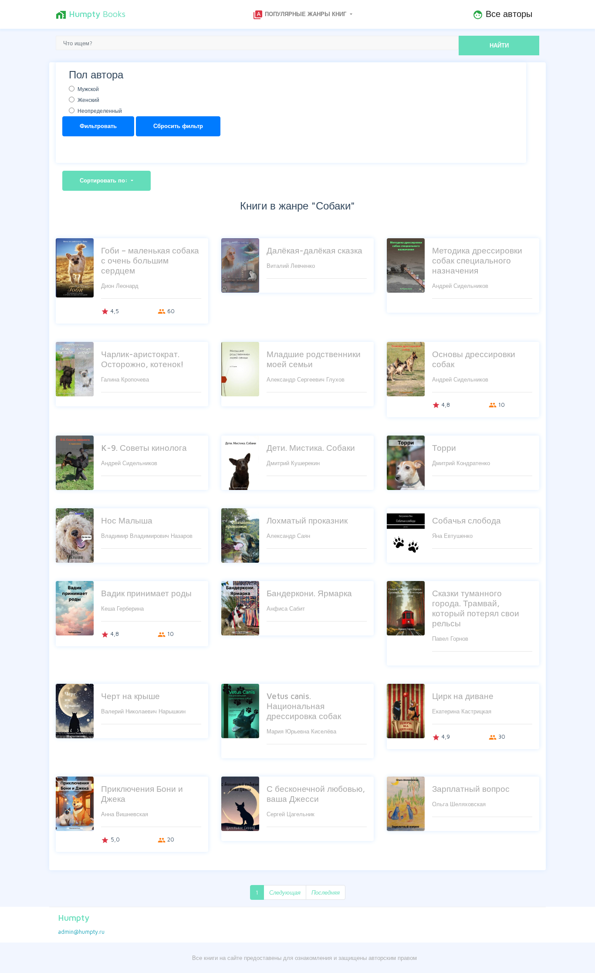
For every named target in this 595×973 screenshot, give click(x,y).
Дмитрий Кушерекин (293, 462)
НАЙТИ (499, 45)
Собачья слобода (466, 520)
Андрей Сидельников (460, 285)
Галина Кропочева (125, 379)
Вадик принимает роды (146, 593)
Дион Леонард (120, 285)
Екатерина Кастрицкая (461, 711)
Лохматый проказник (307, 520)
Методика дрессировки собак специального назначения (477, 260)
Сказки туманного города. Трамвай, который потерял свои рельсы (475, 608)
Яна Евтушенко (452, 535)
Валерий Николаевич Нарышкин (143, 711)
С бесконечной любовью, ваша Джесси (316, 794)
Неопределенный (100, 111)
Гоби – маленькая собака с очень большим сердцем (150, 260)
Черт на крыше (130, 696)
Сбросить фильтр (178, 125)
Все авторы (502, 14)
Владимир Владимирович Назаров (147, 535)
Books (90, 14)
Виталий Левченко (291, 265)
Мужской (88, 89)
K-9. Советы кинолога (144, 448)
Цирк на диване (463, 696)
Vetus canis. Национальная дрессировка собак (304, 706)
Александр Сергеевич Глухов (306, 379)
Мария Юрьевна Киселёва (301, 731)
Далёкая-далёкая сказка (314, 250)
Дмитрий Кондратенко (461, 462)
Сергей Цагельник (290, 814)
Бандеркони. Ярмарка (309, 593)
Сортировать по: (104, 180)
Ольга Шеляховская (459, 804)
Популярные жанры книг (300, 15)
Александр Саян (288, 535)
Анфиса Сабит (286, 608)
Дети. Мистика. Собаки (311, 448)
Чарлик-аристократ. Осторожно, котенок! (142, 359)
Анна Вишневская (124, 814)
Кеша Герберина (122, 608)
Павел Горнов (450, 638)
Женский (88, 100)
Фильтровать (98, 125)
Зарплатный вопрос (471, 789)
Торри (444, 448)
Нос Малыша (126, 520)
